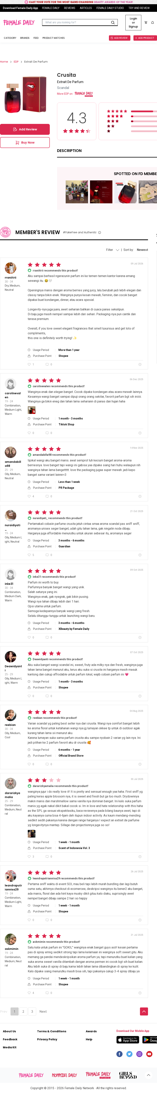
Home (4, 62)
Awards (91, 1031)
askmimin (11, 949)
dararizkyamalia (12, 795)
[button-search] (113, 22)
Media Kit (9, 1047)
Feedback (10, 1039)
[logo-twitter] (129, 1055)
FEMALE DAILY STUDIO (110, 8)
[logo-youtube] (149, 1055)
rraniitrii (10, 278)
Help (89, 1039)
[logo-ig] (139, 1055)
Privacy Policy (47, 1039)
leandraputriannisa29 (13, 887)
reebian (10, 725)
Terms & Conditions (51, 1031)
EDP (16, 62)
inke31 (9, 584)
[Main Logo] (18, 22)
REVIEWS (69, 8)
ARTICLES (86, 8)
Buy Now (28, 142)
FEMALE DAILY (51, 8)
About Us (9, 1031)
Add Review (28, 129)
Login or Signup (133, 22)
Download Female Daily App (20, 8)
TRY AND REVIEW (139, 8)
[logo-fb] (119, 1055)
